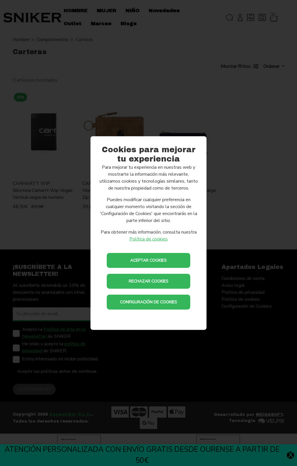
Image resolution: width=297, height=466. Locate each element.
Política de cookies (148, 239)
